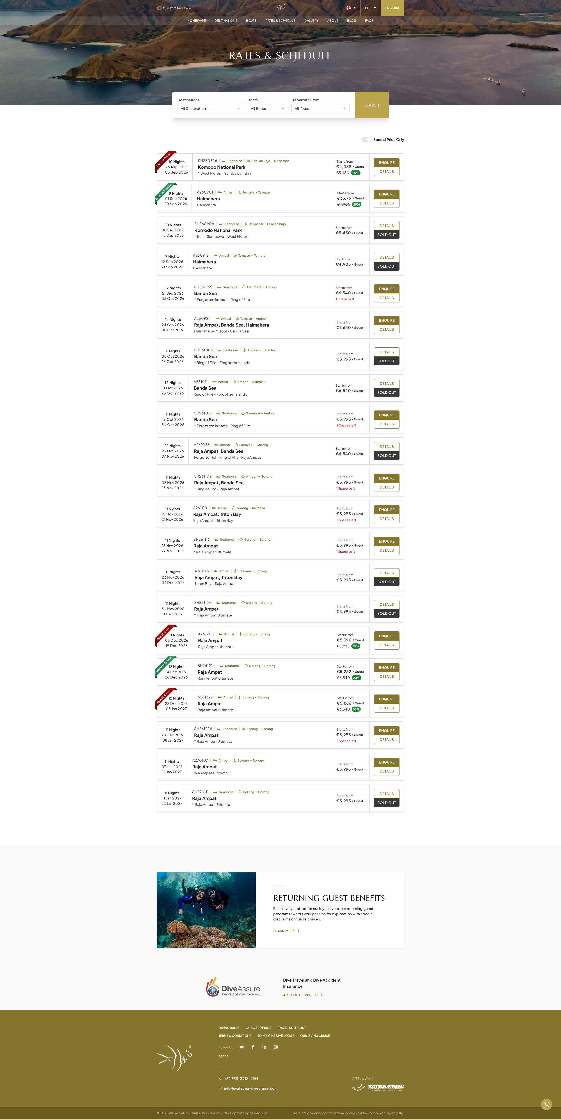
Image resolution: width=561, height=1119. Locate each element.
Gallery (311, 20)
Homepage (196, 20)
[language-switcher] (351, 8)
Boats (251, 20)
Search (371, 105)
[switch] (383, 139)
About (332, 20)
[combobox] (211, 108)
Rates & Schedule (280, 20)
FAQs (369, 20)
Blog (352, 20)
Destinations (226, 20)
